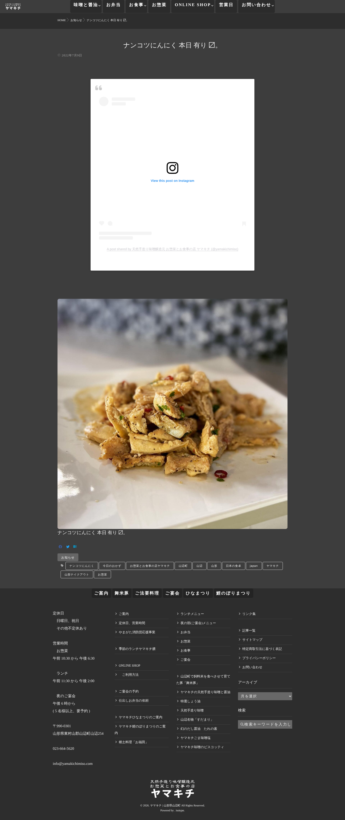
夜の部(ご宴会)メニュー (198, 623)
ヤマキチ (273, 566)
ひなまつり (198, 593)
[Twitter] (68, 547)
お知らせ (68, 557)
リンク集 (249, 614)
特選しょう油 (190, 701)
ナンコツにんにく (81, 566)
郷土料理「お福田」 (133, 742)
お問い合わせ (256, 4)
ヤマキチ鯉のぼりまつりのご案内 (140, 730)
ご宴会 (172, 593)
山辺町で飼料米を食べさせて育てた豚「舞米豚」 (203, 680)
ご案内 (101, 593)
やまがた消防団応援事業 (137, 632)
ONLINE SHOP (193, 4)
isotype (180, 810)
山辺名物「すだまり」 (197, 720)
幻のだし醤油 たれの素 (198, 729)
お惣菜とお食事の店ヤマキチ (150, 566)
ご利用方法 (128, 675)
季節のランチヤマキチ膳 (137, 649)
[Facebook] (60, 547)
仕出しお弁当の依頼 (134, 701)
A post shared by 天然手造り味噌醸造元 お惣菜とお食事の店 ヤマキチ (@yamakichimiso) (172, 249)
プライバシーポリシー (259, 658)
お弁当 (113, 4)
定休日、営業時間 (132, 623)
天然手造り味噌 (191, 710)
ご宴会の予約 (129, 691)
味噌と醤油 (86, 4)
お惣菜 (159, 4)
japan (254, 566)
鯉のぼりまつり (233, 593)
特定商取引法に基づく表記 (262, 649)
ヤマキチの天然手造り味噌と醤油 (205, 692)
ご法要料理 (147, 593)
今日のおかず (112, 566)
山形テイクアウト (77, 574)
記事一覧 (248, 631)
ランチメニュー (192, 614)
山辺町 (183, 566)
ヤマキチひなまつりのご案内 (140, 717)
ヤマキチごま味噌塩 (195, 738)
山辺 (199, 566)
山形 (214, 566)
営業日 (226, 4)
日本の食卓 (233, 566)
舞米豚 (122, 593)
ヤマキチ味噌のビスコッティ (202, 747)
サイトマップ (252, 640)
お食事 (136, 4)
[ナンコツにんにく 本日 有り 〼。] (173, 526)
